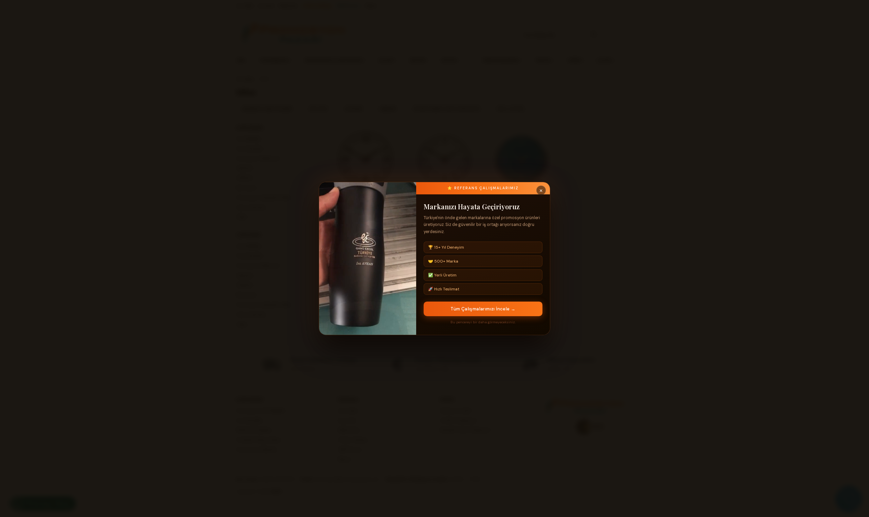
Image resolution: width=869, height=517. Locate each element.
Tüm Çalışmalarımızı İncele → (482, 309)
